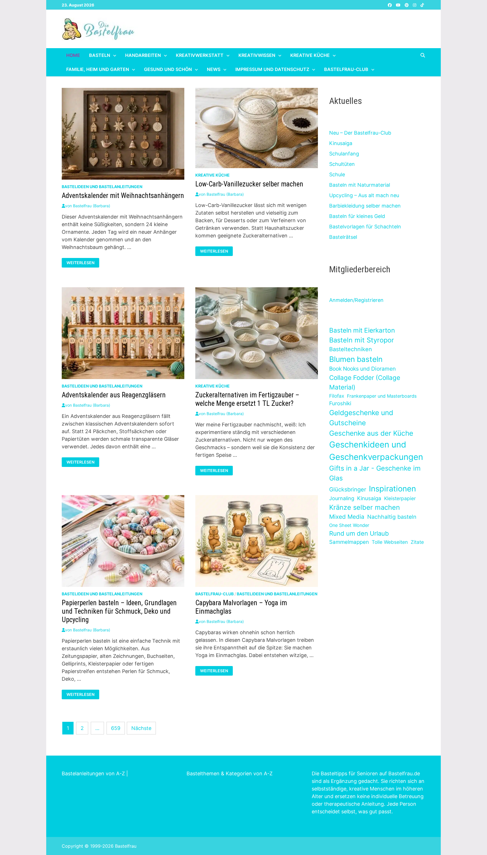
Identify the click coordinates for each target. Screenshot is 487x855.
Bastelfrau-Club (346, 69)
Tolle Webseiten (390, 542)
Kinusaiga (340, 143)
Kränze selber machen (364, 507)
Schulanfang (344, 154)
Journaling (341, 498)
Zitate (417, 542)
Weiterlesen (82, 263)
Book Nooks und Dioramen (362, 368)
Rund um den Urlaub (359, 533)
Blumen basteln (355, 359)
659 (115, 728)
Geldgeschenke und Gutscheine (361, 417)
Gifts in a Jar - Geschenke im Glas (374, 473)
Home (73, 55)
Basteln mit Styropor (361, 340)
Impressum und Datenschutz (272, 69)
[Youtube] (399, 5)
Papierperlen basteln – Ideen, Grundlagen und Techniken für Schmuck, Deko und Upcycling (119, 611)
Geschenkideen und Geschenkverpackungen (376, 451)
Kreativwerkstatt (199, 55)
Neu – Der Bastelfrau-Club (360, 133)
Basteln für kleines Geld (357, 216)
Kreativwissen (256, 55)
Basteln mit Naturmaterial (359, 185)
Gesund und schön (168, 69)
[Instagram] (415, 5)
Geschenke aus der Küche (371, 433)
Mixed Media (346, 516)
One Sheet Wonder (349, 525)
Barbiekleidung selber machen (365, 206)
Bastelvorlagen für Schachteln (365, 227)
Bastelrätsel (343, 237)
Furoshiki (340, 403)
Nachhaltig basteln (391, 516)
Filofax (336, 396)
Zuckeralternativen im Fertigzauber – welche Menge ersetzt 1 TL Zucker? (247, 399)
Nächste (141, 728)
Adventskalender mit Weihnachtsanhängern (123, 196)
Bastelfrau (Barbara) (91, 205)
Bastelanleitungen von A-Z (93, 773)
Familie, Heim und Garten (97, 69)
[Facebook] (390, 5)
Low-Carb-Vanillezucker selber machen (249, 184)
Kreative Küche (310, 55)
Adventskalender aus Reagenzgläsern (114, 395)
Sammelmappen (349, 542)
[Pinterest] (407, 5)
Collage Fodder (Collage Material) (364, 382)
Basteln (99, 55)
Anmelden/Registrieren (356, 300)
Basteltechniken (350, 349)
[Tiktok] (422, 5)
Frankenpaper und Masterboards (382, 396)
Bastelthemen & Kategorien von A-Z (230, 773)
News (213, 69)
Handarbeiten (143, 55)
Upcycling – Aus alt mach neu (364, 195)
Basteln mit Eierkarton (362, 330)
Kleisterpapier (400, 498)
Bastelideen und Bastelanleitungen (102, 186)
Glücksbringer (347, 489)
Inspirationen (392, 488)
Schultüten (342, 164)
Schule (337, 174)
